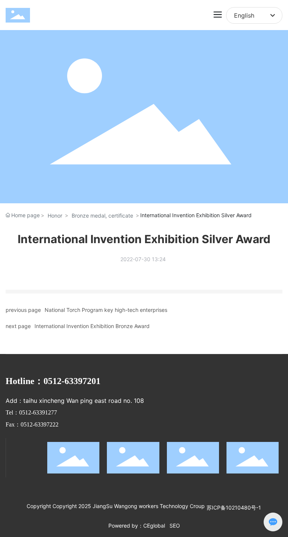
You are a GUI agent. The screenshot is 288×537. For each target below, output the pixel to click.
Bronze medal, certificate (102, 215)
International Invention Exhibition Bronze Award (92, 326)
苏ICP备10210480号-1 (234, 507)
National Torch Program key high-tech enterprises (106, 310)
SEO (175, 525)
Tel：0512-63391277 (31, 412)
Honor (55, 215)
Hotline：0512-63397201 (53, 381)
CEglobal (154, 525)
